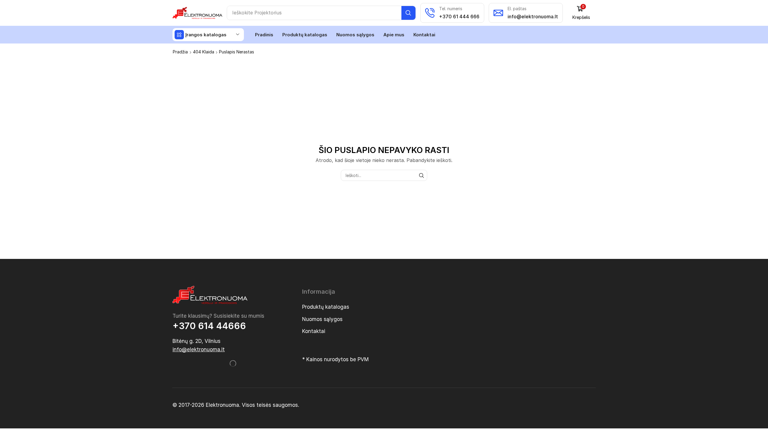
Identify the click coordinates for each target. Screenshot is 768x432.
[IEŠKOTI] (421, 175)
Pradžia (180, 51)
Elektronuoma (222, 405)
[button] (581, 13)
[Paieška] (408, 13)
